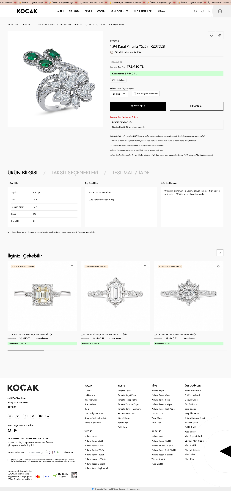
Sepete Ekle (138, 106)
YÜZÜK (88, 431)
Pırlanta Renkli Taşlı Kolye (129, 408)
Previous (208, 252)
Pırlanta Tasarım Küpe (161, 404)
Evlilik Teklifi (190, 427)
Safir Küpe (156, 422)
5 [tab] (172, 350)
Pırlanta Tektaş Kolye (127, 399)
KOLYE (121, 385)
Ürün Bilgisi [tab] (22, 172)
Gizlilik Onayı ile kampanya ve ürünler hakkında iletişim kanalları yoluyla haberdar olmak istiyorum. (42, 460)
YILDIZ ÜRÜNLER (143, 11)
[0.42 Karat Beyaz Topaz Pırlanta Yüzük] (188, 296)
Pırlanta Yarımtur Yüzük (95, 459)
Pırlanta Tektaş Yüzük (94, 445)
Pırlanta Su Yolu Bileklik (162, 445)
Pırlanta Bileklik (158, 436)
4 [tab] (135, 350)
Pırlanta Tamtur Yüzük (94, 454)
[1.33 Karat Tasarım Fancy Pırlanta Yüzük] (42, 296)
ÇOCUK (101, 11)
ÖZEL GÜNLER (193, 385)
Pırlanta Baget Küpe (160, 395)
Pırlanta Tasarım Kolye (128, 404)
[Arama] (195, 11)
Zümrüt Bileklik (158, 459)
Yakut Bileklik (157, 463)
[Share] (219, 35)
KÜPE (154, 385)
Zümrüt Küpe (157, 413)
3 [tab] (99, 350)
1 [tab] (26, 350)
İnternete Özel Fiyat (118, 67)
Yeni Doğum (190, 408)
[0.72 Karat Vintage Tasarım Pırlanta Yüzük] (115, 296)
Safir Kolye (123, 427)
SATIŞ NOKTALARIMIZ (19, 402)
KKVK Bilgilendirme (94, 413)
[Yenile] (41, 452)
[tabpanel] (115, 208)
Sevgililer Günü (192, 413)
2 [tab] (62, 350)
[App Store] (9, 430)
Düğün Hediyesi (192, 395)
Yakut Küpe (156, 418)
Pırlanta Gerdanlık (126, 413)
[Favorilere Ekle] (211, 35)
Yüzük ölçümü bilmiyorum (147, 93)
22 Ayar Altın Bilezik (194, 440)
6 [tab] (209, 350)
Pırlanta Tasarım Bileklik (162, 454)
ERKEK (88, 11)
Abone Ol (68, 452)
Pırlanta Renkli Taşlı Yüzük (96, 468)
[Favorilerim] (202, 11)
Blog (87, 408)
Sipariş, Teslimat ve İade (96, 418)
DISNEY (161, 11)
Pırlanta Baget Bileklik (161, 441)
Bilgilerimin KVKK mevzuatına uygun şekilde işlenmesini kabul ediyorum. (43, 460)
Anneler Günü (191, 422)
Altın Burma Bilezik (193, 436)
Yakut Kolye (123, 422)
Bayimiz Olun (91, 399)
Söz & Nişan (191, 404)
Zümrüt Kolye (124, 418)
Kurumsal (89, 390)
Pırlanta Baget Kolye (127, 395)
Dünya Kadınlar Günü (195, 418)
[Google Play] (16, 430)
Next (220, 252)
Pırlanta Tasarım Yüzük (95, 463)
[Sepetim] (220, 11)
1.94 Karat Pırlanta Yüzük (111, 24)
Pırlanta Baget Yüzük (94, 441)
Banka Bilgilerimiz (93, 422)
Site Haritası (90, 404)
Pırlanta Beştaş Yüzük (94, 450)
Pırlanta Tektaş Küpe (160, 399)
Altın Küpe (189, 459)
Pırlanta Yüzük (91, 436)
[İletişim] (11, 11)
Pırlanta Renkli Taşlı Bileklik (163, 450)
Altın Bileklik (190, 445)
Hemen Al (196, 106)
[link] (10, 416)
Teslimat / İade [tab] (130, 172)
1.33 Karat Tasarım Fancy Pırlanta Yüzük (30, 334)
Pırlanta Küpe (157, 390)
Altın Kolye (190, 454)
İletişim (12, 407)
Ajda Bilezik (190, 431)
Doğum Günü (191, 399)
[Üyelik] (209, 11)
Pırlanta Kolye (124, 390)
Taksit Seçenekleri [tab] (75, 172)
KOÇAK (88, 385)
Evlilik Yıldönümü (193, 390)
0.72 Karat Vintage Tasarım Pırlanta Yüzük (104, 334)
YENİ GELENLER (119, 11)
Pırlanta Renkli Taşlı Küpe (163, 408)
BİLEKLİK (156, 431)
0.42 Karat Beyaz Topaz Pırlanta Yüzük (175, 334)
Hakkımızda (90, 395)
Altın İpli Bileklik (192, 450)
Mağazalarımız (16, 397)
